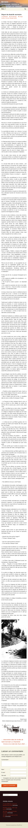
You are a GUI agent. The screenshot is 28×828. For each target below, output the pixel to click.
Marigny (11, 18)
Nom (3, 769)
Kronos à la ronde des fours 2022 (15, 744)
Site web (3, 775)
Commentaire (5, 759)
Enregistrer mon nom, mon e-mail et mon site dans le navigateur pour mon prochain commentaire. (13, 779)
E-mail (3, 772)
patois (15, 18)
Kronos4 (7, 18)
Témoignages (13, 16)
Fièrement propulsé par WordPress (14, 825)
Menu (2, 9)
